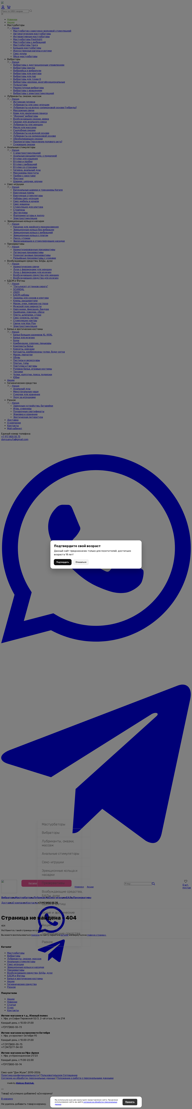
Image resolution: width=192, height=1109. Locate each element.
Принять (130, 1102)
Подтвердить (62, 562)
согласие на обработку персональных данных (86, 1103)
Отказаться (81, 562)
